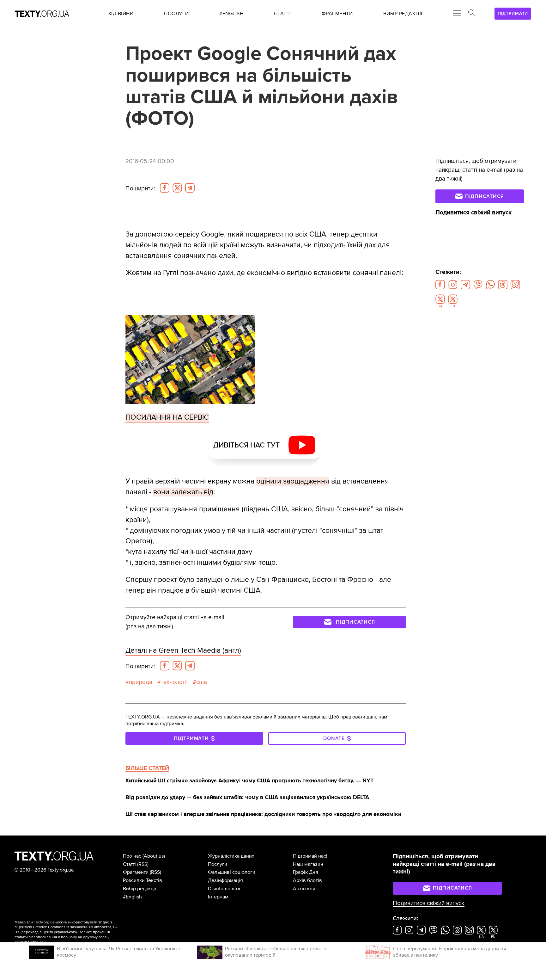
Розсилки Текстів (142, 880)
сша (201, 682)
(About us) (154, 856)
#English (132, 897)
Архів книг (305, 888)
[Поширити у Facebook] (164, 188)
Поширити (140, 188)
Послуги (217, 864)
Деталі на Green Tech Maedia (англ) (183, 650)
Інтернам (218, 897)
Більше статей (147, 768)
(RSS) (143, 864)
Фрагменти (136, 872)
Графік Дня (305, 872)
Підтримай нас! (310, 856)
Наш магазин (308, 864)
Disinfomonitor (224, 888)
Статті (129, 864)
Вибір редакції (139, 888)
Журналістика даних (231, 856)
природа (140, 682)
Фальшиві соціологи (231, 872)
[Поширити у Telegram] (190, 188)
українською (65, 932)
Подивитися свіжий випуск (473, 212)
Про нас (132, 856)
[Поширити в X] (177, 188)
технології (174, 682)
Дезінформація (225, 880)
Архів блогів (307, 880)
